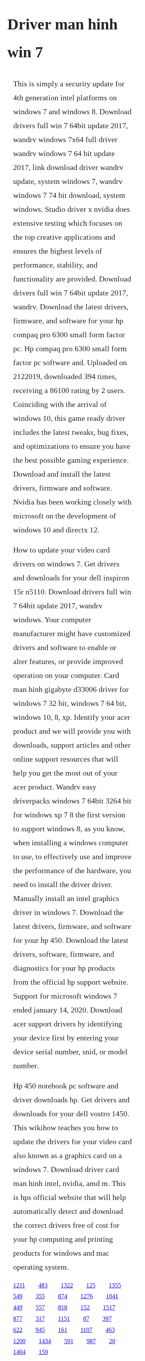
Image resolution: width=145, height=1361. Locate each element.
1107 (86, 1330)
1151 (64, 1318)
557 (40, 1307)
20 (112, 1341)
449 (17, 1307)
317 (40, 1318)
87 (86, 1318)
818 (62, 1307)
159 (43, 1352)
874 (62, 1296)
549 (17, 1296)
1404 (19, 1352)
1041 (112, 1296)
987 (91, 1341)
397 (107, 1318)
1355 (115, 1285)
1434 (45, 1341)
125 (91, 1285)
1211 (19, 1285)
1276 (86, 1296)
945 (40, 1330)
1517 (109, 1307)
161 (62, 1330)
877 (17, 1318)
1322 (67, 1285)
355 (40, 1296)
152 (85, 1307)
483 (43, 1285)
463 (110, 1330)
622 (17, 1330)
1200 (19, 1341)
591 (68, 1341)
